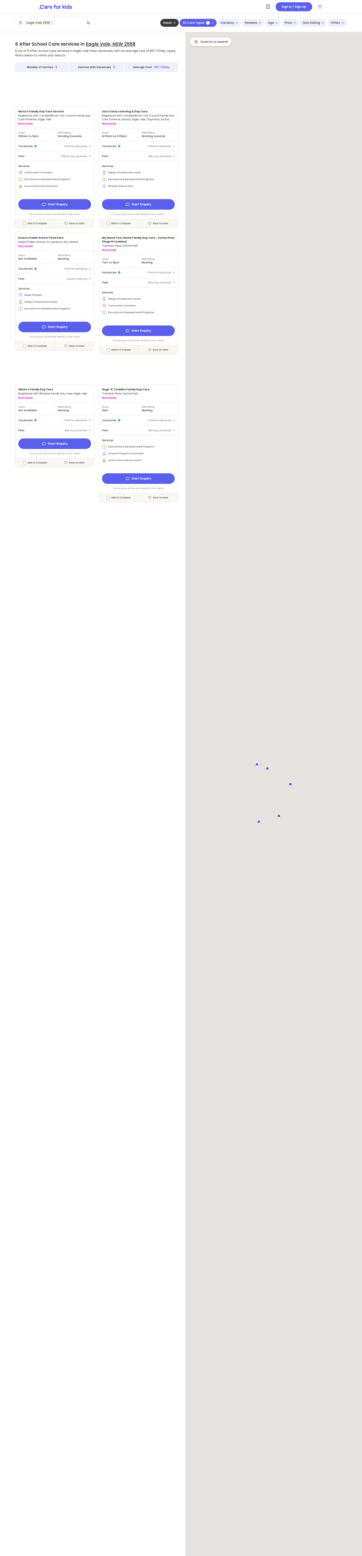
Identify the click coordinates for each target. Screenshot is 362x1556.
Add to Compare (37, 223)
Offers (335, 23)
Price (288, 23)
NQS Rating (311, 23)
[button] (279, 816)
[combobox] (55, 23)
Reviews (251, 23)
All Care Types (195, 23)
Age (271, 23)
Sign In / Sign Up (294, 7)
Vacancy (227, 23)
